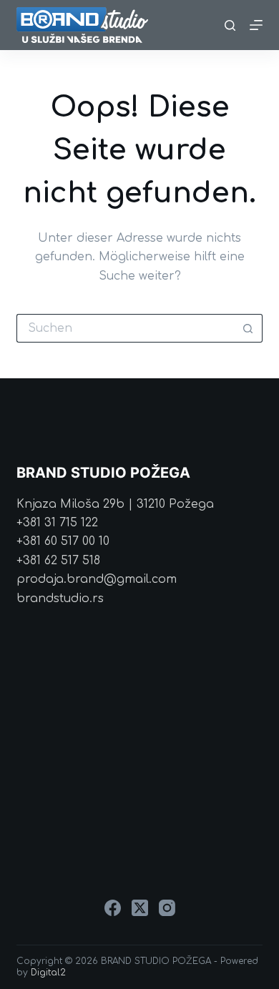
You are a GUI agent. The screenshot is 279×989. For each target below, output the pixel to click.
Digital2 (48, 973)
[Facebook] (112, 908)
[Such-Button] (248, 328)
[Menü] (256, 25)
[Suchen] (230, 25)
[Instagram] (167, 908)
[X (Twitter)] (140, 908)
